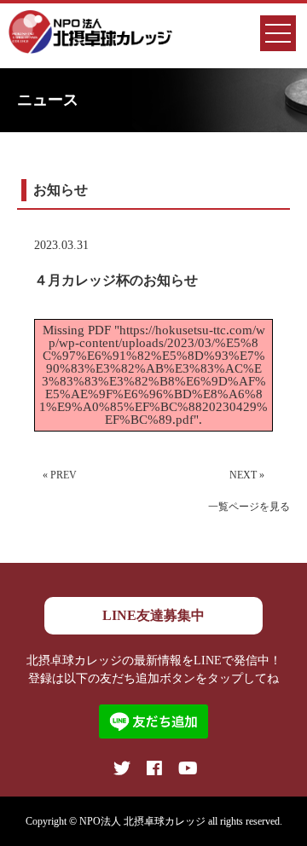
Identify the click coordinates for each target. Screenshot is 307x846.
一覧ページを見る (249, 507)
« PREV (60, 475)
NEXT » (246, 475)
